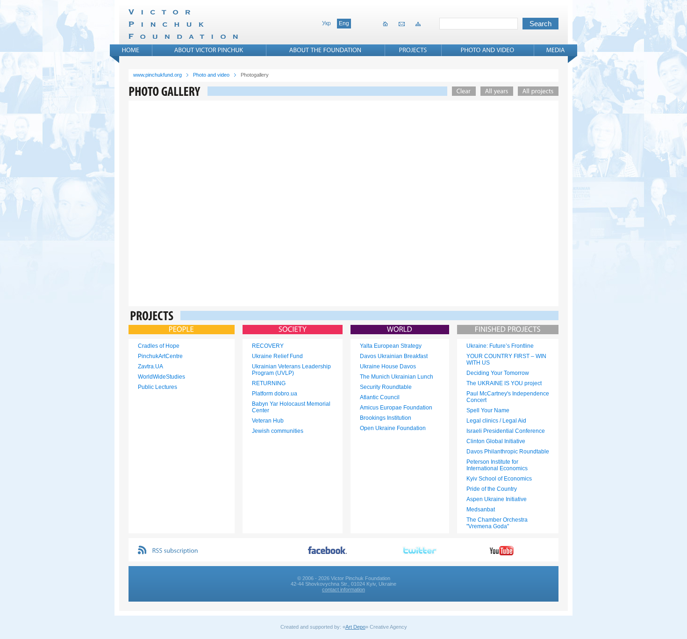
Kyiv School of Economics (499, 478)
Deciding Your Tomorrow (497, 373)
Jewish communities (277, 431)
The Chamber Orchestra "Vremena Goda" (497, 523)
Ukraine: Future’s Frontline (500, 346)
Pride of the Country (491, 489)
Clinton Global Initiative (495, 441)
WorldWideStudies (161, 376)
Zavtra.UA (150, 366)
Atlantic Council (380, 397)
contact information (343, 589)
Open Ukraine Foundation (393, 428)
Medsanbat (480, 509)
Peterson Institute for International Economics (497, 465)
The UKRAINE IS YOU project (504, 383)
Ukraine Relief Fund (277, 356)
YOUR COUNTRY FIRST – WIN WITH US (506, 359)
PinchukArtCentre (160, 356)
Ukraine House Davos (388, 366)
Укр (326, 23)
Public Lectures (157, 387)
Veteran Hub (268, 420)
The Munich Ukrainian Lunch (396, 376)
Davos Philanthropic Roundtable (507, 451)
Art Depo (355, 627)
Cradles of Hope (158, 346)
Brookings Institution (385, 418)
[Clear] (461, 91)
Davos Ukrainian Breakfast (394, 356)
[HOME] (131, 50)
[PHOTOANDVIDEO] (488, 50)
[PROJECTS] (413, 50)
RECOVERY (268, 346)
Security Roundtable (386, 387)
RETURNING (269, 383)
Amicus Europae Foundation (396, 407)
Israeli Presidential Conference (505, 431)
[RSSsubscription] (175, 551)
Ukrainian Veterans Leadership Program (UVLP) (291, 369)
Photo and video (211, 75)
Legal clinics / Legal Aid (496, 420)
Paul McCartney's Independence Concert (507, 396)
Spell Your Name (487, 410)
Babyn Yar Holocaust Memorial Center (291, 407)
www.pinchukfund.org (157, 75)
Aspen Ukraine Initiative (496, 499)
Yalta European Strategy (391, 346)
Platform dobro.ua (274, 393)
